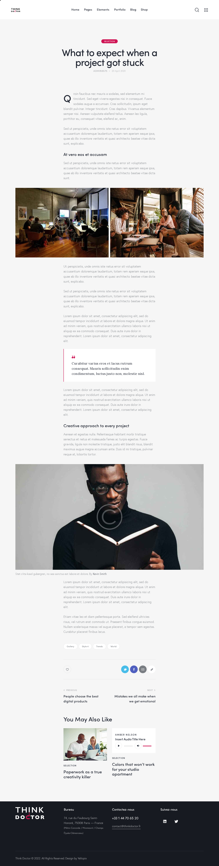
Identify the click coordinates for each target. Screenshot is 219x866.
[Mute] (138, 745)
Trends (99, 646)
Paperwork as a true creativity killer (82, 774)
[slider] (147, 745)
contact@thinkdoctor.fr (126, 826)
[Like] (67, 669)
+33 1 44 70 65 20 (125, 818)
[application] (133, 745)
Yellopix (82, 858)
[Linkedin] (164, 821)
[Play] (118, 745)
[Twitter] (176, 821)
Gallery (70, 646)
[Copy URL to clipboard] (152, 669)
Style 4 (85, 646)
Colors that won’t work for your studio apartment (133, 769)
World (114, 646)
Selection (109, 41)
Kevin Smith (100, 574)
